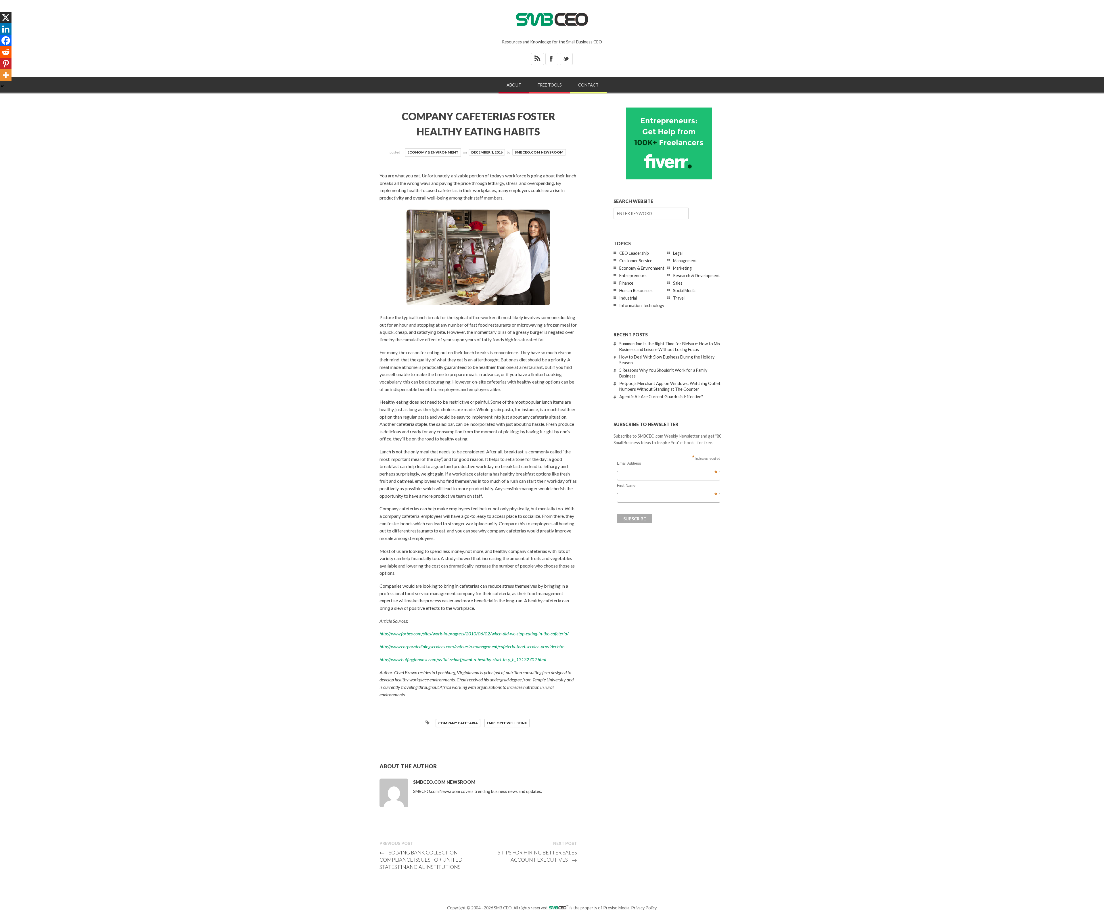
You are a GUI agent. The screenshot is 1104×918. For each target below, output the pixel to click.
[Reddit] (6, 52)
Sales (678, 283)
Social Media (684, 290)
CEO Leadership (634, 253)
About (514, 85)
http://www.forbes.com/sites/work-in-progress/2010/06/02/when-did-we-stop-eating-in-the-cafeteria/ (474, 633)
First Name (667, 486)
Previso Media (616, 907)
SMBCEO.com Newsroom (539, 152)
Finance (626, 283)
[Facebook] (6, 40)
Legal (678, 253)
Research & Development (696, 275)
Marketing (682, 268)
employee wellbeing (507, 723)
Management (685, 260)
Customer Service (635, 260)
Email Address (667, 463)
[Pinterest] (6, 63)
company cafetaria (458, 723)
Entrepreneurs (633, 275)
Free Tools (550, 85)
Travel (679, 298)
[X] (6, 17)
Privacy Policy (643, 907)
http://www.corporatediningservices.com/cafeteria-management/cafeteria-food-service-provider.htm (472, 646)
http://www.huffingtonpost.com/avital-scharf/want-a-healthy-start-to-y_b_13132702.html (462, 659)
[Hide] (2, 86)
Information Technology (641, 305)
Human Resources (636, 290)
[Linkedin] (6, 29)
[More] (6, 75)
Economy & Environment (433, 152)
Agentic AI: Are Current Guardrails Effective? (661, 396)
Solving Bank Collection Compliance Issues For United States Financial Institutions (420, 859)
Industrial (628, 298)
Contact (588, 85)
